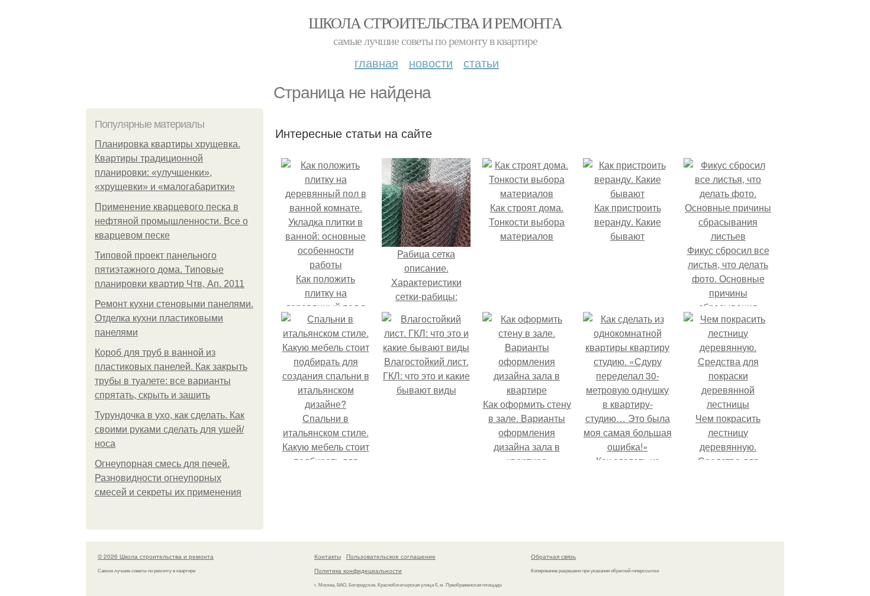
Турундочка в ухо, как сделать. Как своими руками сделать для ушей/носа (169, 429)
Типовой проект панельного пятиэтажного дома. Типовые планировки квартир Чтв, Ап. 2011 (169, 269)
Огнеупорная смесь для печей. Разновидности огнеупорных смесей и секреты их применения (168, 478)
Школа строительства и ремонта (435, 22)
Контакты (327, 556)
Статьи (481, 62)
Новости (431, 62)
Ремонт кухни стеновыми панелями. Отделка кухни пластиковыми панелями (174, 318)
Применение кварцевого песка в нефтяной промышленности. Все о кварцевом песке (171, 221)
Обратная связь (553, 556)
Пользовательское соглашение (391, 556)
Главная (376, 62)
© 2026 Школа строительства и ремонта (156, 556)
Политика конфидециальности (358, 570)
